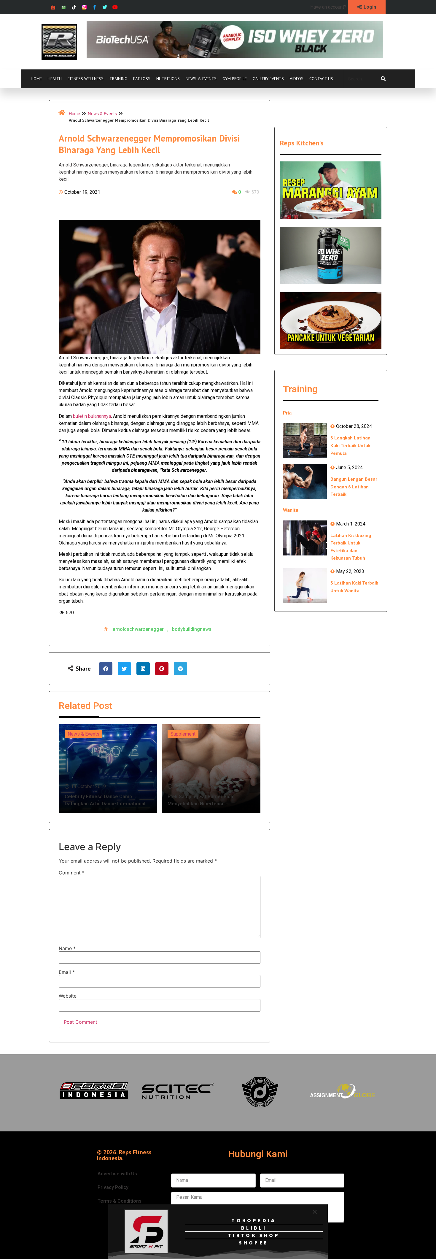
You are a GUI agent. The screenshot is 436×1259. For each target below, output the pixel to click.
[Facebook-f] (94, 7)
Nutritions (168, 78)
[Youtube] (115, 7)
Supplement (183, 734)
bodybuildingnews (191, 629)
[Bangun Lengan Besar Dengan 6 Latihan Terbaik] (305, 481)
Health (55, 78)
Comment (72, 872)
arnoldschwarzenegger (138, 629)
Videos (296, 78)
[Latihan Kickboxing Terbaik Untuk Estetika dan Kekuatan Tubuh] (305, 537)
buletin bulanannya (92, 416)
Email (67, 972)
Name (67, 948)
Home (36, 78)
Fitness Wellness (86, 78)
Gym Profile (234, 78)
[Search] (383, 79)
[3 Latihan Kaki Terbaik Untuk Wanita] (305, 585)
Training (118, 78)
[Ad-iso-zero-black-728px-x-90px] (235, 56)
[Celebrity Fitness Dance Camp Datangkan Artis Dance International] (108, 768)
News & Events (201, 78)
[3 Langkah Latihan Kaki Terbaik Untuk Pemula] (305, 440)
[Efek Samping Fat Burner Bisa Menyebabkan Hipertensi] (211, 768)
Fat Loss (141, 78)
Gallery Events (268, 78)
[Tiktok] (74, 7)
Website (68, 995)
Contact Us (321, 78)
